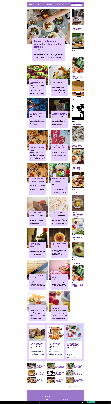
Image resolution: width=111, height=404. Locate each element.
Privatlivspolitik (92, 402)
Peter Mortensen (62, 310)
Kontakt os (63, 4)
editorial (53, 86)
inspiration (35, 53)
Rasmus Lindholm (37, 50)
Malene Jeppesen (40, 85)
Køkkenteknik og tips (59, 86)
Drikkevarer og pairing (34, 120)
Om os (54, 4)
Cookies (58, 4)
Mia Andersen (63, 84)
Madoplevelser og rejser (38, 152)
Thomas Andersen (41, 181)
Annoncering (49, 4)
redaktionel (54, 312)
